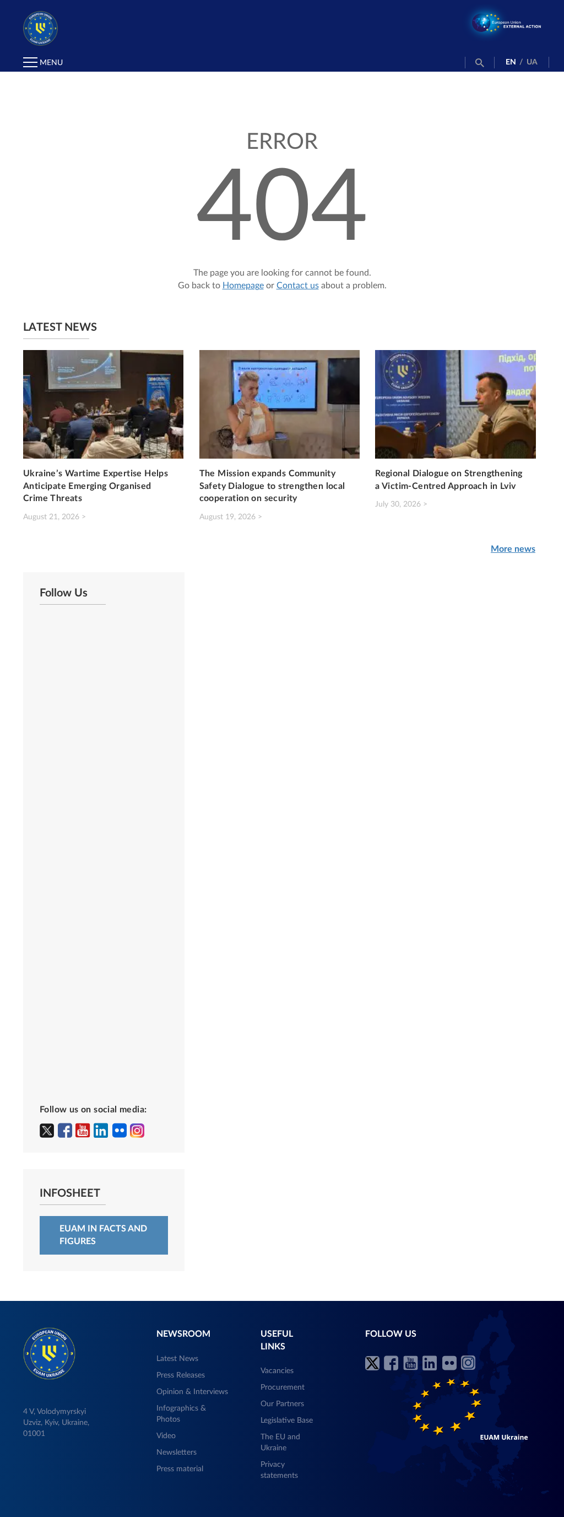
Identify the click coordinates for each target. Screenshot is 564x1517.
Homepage (243, 285)
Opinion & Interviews (192, 1392)
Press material (179, 1469)
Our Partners (282, 1404)
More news (513, 549)
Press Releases (180, 1375)
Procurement (283, 1387)
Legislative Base (287, 1420)
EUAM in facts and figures (103, 1235)
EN (511, 62)
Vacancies (277, 1371)
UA (532, 62)
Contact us (297, 285)
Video (166, 1436)
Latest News (177, 1359)
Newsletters (176, 1452)
